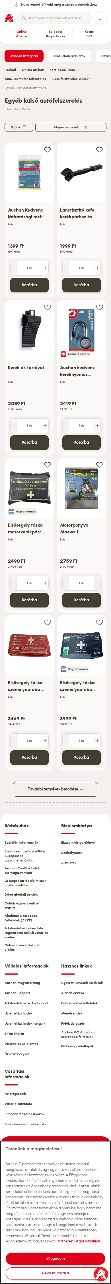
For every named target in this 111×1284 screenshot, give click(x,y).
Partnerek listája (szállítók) (79, 1241)
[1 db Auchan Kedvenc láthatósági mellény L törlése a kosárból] (14, 268)
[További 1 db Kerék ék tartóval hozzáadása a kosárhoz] (45, 426)
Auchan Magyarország (22, 983)
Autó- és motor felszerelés (25, 79)
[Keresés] (23, 18)
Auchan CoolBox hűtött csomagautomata (22, 870)
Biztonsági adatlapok (77, 1046)
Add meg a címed (60, 5)
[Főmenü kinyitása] (100, 18)
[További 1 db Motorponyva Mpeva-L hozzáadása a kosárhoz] (97, 583)
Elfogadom (55, 1258)
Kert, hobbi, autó (62, 70)
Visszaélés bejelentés (21, 1044)
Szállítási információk (21, 842)
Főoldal (10, 70)
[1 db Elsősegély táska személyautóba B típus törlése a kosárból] (14, 741)
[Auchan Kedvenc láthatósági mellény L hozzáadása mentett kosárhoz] (47, 149)
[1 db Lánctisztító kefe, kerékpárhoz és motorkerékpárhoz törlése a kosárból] (66, 268)
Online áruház (33, 70)
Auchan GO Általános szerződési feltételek (78, 1034)
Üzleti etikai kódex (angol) (25, 1024)
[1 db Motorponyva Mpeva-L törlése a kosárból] (66, 583)
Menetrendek (71, 1013)
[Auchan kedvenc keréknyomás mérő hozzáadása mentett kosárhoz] (99, 307)
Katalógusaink (15, 1094)
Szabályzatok (72, 853)
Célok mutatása (55, 1273)
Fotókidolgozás (73, 1024)
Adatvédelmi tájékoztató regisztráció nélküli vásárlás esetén (26, 932)
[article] (29, 220)
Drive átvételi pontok (21, 895)
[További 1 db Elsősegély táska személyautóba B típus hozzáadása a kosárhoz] (45, 741)
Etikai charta (14, 1034)
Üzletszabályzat (17, 1054)
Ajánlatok (68, 863)
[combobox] (54, 18)
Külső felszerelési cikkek (70, 79)
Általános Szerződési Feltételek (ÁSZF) (21, 918)
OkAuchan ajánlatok (69, 56)
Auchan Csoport (17, 993)
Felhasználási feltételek (79, 1003)
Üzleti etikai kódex (18, 1013)
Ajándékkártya (72, 993)
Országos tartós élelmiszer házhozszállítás (25, 883)
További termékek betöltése (53, 789)
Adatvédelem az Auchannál (26, 1003)
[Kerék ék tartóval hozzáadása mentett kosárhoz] (47, 307)
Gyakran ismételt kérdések (82, 983)
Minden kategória (24, 56)
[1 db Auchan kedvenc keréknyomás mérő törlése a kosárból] (66, 426)
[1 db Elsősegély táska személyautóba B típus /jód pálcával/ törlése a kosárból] (66, 741)
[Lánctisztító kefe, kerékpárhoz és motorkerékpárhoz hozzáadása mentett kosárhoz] (99, 149)
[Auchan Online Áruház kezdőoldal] (9, 18)
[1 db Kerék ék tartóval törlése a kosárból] (14, 426)
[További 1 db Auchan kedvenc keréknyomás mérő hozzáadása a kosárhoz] (97, 426)
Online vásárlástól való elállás (22, 947)
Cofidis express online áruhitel (22, 905)
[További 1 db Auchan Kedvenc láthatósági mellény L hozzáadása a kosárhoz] (45, 268)
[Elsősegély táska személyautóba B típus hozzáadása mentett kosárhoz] (47, 622)
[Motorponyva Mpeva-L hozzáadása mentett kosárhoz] (99, 464)
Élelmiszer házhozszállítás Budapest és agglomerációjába (25, 855)
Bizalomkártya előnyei (78, 842)
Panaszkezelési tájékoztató (25, 1124)
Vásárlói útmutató (18, 1104)
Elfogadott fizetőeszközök (24, 1114)
